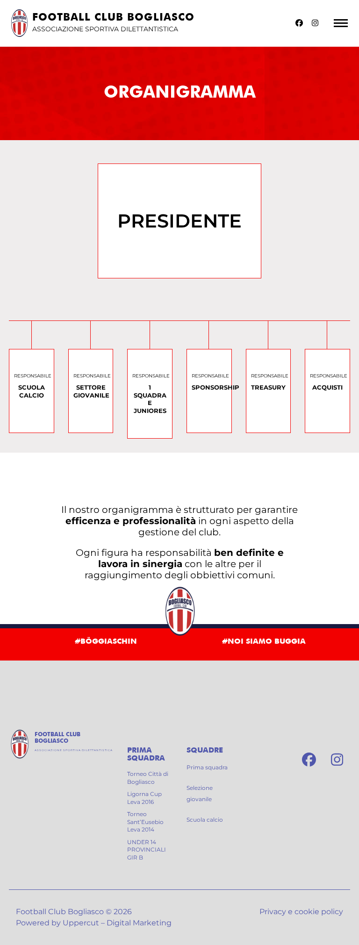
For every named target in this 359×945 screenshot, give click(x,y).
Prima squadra (207, 767)
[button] (341, 23)
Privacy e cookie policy (301, 911)
